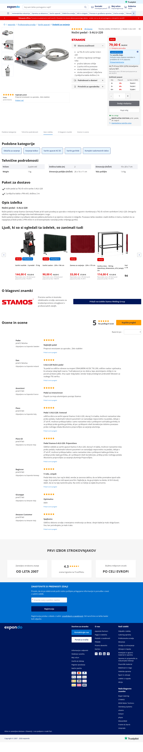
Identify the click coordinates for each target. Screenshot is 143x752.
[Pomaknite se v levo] (4, 18)
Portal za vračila (81, 639)
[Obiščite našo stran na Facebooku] (100, 654)
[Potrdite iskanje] (85, 7)
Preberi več (19, 100)
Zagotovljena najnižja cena (121, 123)
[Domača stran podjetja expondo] (4, 24)
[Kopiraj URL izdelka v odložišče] (139, 29)
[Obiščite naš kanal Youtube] (96, 654)
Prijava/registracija (117, 62)
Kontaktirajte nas (81, 632)
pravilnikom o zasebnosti (72, 616)
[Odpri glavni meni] (8, 13)
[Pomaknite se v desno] (138, 18)
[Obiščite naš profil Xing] (108, 654)
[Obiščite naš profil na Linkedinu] (104, 654)
